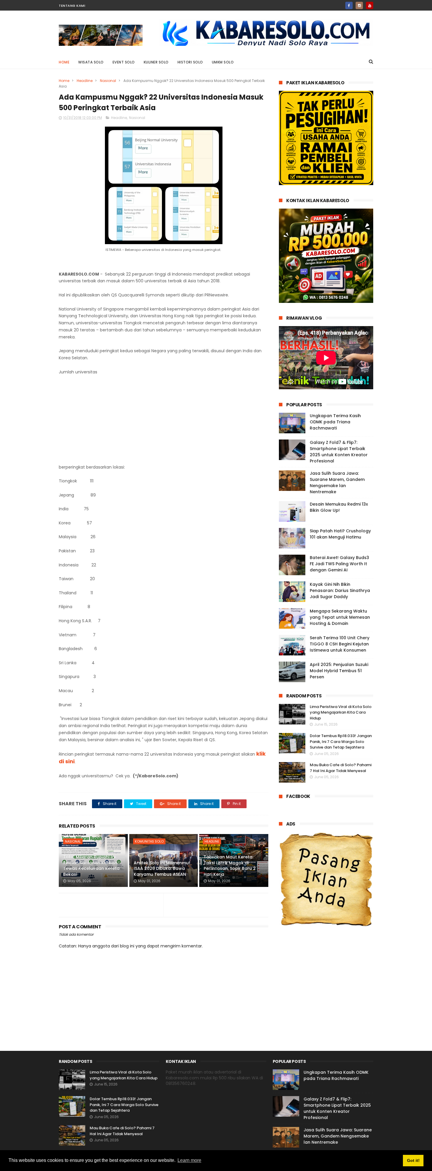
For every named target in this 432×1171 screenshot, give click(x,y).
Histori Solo (190, 62)
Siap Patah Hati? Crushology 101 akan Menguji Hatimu (340, 534)
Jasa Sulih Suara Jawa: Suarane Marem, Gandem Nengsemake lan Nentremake (337, 482)
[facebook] (349, 5)
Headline (85, 80)
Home (64, 62)
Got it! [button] (413, 1160)
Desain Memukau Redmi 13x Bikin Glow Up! (339, 507)
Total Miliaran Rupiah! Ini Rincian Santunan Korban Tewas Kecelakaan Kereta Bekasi (91, 865)
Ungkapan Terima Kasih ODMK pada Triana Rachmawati (335, 422)
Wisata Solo (91, 62)
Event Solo (124, 62)
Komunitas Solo (149, 841)
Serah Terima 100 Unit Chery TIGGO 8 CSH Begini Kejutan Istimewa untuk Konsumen (339, 644)
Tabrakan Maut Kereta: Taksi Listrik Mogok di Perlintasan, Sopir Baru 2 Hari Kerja (230, 865)
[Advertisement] (163, 420)
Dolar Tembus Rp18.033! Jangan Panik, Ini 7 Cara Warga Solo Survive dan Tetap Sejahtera (341, 741)
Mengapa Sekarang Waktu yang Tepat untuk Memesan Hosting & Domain (340, 617)
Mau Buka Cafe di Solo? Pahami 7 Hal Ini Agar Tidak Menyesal (340, 768)
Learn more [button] (189, 1160)
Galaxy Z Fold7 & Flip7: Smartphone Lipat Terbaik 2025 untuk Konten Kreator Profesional (339, 451)
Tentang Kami (72, 5)
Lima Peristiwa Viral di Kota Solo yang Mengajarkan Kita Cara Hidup (340, 712)
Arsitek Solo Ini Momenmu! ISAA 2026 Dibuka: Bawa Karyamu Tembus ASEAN (162, 868)
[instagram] (359, 5)
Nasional (108, 80)
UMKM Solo (223, 62)
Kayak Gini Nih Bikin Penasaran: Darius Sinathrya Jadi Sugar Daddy (340, 590)
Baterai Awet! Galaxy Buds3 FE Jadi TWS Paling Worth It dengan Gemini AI (339, 564)
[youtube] (369, 5)
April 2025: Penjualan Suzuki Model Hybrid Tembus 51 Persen (339, 671)
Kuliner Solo (156, 62)
